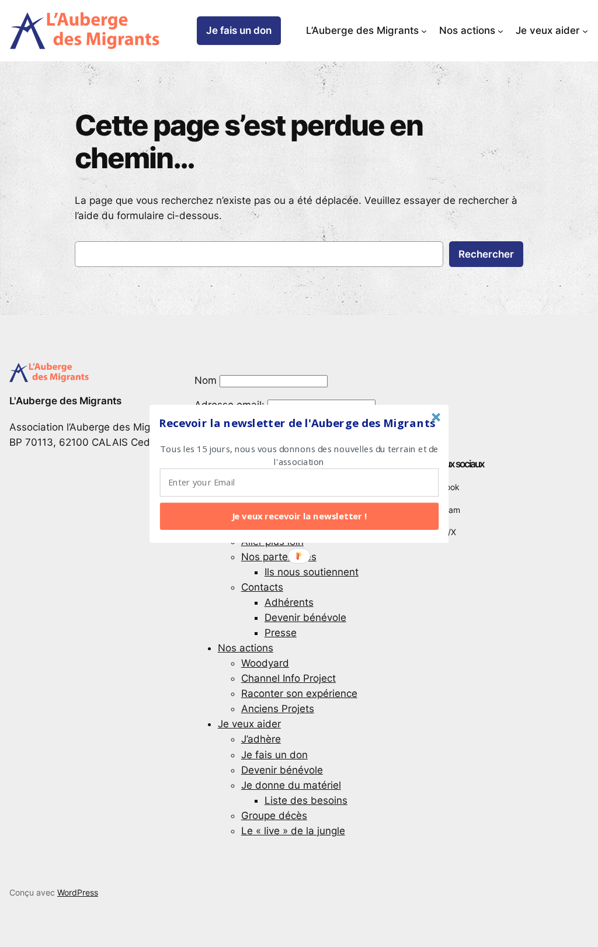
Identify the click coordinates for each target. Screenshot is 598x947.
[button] (297, 423)
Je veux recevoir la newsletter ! (299, 516)
